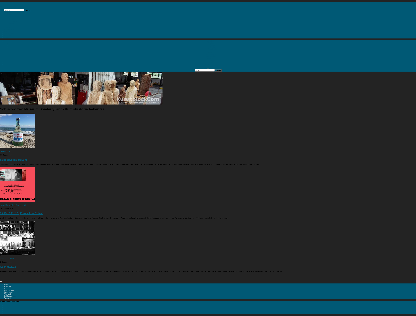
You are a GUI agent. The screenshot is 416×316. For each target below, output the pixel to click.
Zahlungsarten (9, 296)
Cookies (7, 286)
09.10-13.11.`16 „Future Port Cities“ (21, 213)
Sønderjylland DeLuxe (13, 159)
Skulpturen (13, 16)
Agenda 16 (4, 258)
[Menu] (1, 281)
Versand (7, 294)
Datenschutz (9, 290)
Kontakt (12, 24)
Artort (6, 26)
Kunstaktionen (9, 30)
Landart (7, 32)
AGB (6, 288)
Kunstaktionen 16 (19, 205)
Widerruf (7, 298)
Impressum (8, 292)
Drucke (11, 20)
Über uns (7, 284)
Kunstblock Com (6, 3)
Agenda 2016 (8, 266)
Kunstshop (8, 14)
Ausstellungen (9, 28)
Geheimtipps (9, 33)
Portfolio (7, 35)
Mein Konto (13, 22)
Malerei (11, 18)
